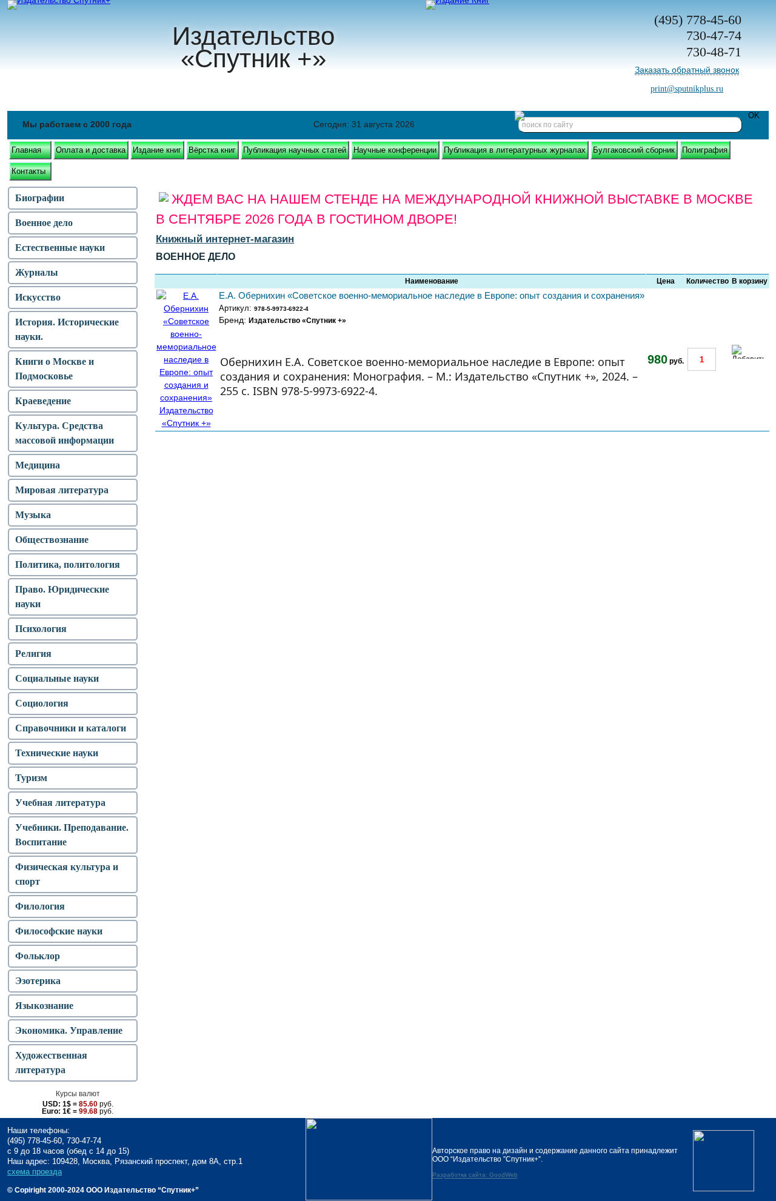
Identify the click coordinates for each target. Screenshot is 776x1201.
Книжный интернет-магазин (225, 239)
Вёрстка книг (212, 150)
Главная (26, 150)
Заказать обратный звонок (687, 70)
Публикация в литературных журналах (515, 150)
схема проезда (34, 1171)
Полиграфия (705, 150)
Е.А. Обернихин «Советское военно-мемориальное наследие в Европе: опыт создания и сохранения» (431, 295)
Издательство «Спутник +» (297, 320)
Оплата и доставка (90, 150)
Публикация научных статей (294, 150)
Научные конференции (394, 150)
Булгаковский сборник (634, 150)
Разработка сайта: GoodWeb (475, 1175)
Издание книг (157, 150)
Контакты (28, 171)
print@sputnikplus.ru (687, 88)
